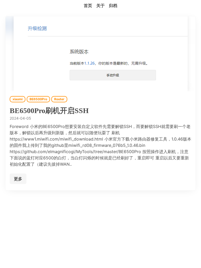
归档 (113, 5)
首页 (88, 5)
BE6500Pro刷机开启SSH (49, 111)
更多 (18, 178)
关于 (100, 5)
